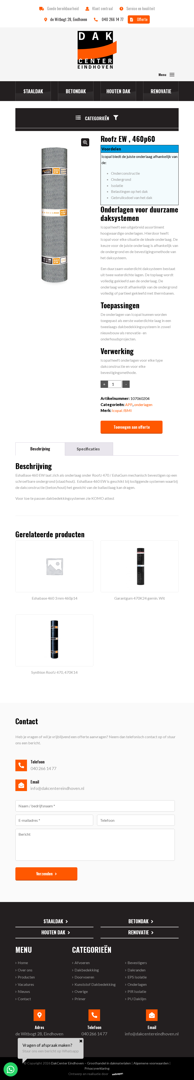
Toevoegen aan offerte (132, 427)
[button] (97, 122)
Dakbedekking (87, 970)
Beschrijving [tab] (40, 449)
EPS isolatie (137, 977)
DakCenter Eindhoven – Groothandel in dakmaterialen (91, 1063)
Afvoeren (82, 962)
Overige (81, 991)
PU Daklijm (137, 998)
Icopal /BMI (122, 410)
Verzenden (44, 874)
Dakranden (137, 970)
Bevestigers (137, 962)
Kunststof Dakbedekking (95, 984)
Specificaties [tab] (88, 449)
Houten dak (118, 91)
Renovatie (161, 91)
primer (80, 998)
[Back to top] (184, 1070)
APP (128, 404)
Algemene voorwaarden (151, 1063)
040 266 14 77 (112, 19)
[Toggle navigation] (172, 74)
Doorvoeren (84, 977)
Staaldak (33, 91)
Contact (24, 998)
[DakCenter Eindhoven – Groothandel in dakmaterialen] (97, 50)
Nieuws (24, 991)
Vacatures (26, 984)
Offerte (141, 19)
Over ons (25, 970)
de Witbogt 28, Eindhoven (69, 19)
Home (23, 962)
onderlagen (143, 404)
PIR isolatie (137, 991)
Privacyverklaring (97, 1069)
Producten (26, 977)
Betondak (76, 91)
